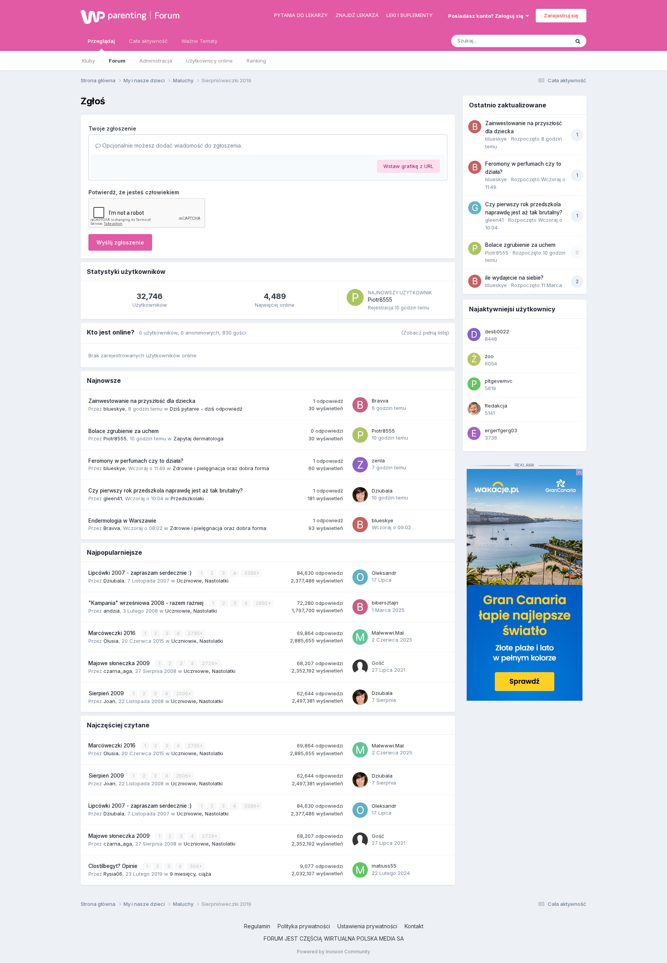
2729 (208, 663)
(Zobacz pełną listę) (425, 332)
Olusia (111, 641)
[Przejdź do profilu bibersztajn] (360, 607)
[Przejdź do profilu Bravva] (360, 405)
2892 (262, 603)
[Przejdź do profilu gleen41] (474, 207)
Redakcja (496, 406)
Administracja (155, 61)
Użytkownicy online (209, 61)
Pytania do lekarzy (301, 15)
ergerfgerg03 (501, 430)
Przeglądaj (101, 41)
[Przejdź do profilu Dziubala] (360, 495)
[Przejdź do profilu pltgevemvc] (474, 384)
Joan (109, 701)
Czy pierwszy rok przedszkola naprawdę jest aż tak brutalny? (165, 490)
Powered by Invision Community (333, 952)
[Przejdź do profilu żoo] (474, 359)
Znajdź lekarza (357, 15)
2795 (194, 633)
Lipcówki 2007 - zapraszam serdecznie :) (140, 573)
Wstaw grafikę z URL (408, 166)
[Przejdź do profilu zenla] (360, 464)
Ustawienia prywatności (367, 926)
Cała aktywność (148, 41)
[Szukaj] (577, 41)
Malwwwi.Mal (388, 633)
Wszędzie (547, 41)
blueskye (114, 409)
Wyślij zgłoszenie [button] (120, 242)
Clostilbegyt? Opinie (113, 866)
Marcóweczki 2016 (112, 633)
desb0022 (497, 331)
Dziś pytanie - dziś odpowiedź (206, 409)
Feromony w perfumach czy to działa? (135, 461)
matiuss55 (384, 866)
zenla (378, 460)
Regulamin (257, 926)
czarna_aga (117, 671)
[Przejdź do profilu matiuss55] (360, 870)
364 (195, 866)
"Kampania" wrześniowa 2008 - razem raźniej (146, 603)
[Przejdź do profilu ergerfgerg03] (474, 433)
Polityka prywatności (304, 926)
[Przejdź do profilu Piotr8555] (355, 297)
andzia (111, 611)
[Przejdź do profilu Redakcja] (474, 408)
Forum (167, 15)
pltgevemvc (499, 381)
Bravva (380, 400)
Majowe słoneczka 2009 (119, 663)
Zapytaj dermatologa (198, 438)
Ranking (256, 61)
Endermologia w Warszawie (122, 521)
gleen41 (112, 498)
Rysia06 (112, 874)
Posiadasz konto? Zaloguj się (487, 16)
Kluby (88, 61)
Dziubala (382, 490)
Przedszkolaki (187, 498)
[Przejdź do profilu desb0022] (474, 334)
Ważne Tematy (199, 41)
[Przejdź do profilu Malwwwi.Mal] (360, 637)
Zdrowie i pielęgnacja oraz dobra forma (221, 468)
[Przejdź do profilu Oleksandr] (360, 577)
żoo (489, 356)
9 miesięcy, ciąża (190, 874)
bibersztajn (385, 603)
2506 (182, 693)
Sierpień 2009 (106, 693)
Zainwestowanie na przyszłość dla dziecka (141, 401)
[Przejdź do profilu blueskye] (360, 524)
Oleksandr (384, 573)
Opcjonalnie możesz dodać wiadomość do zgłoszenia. (171, 145)
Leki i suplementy (409, 15)
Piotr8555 (380, 299)
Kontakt (414, 926)
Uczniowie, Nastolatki (203, 580)
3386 (250, 573)
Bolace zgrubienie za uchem (123, 431)
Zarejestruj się (561, 15)
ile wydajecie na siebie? (514, 278)
